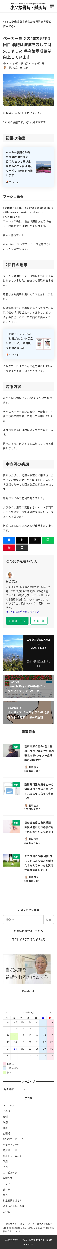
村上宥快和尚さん (12, 1200)
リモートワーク (11, 1144)
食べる (6, 1189)
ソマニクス (9, 1105)
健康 (5, 1127)
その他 (6, 1111)
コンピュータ (10, 1172)
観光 (5, 1195)
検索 (48, 920)
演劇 (5, 1161)
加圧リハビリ (10, 1150)
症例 (26, 67)
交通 (5, 1167)
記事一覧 (39, 621)
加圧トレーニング (12, 1155)
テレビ (6, 1183)
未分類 (6, 1211)
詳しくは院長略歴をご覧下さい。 (23, 611)
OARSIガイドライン (13, 1139)
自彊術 (6, 1133)
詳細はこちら (17, 621)
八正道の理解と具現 (13, 1206)
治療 (5, 1122)
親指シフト (9, 1178)
